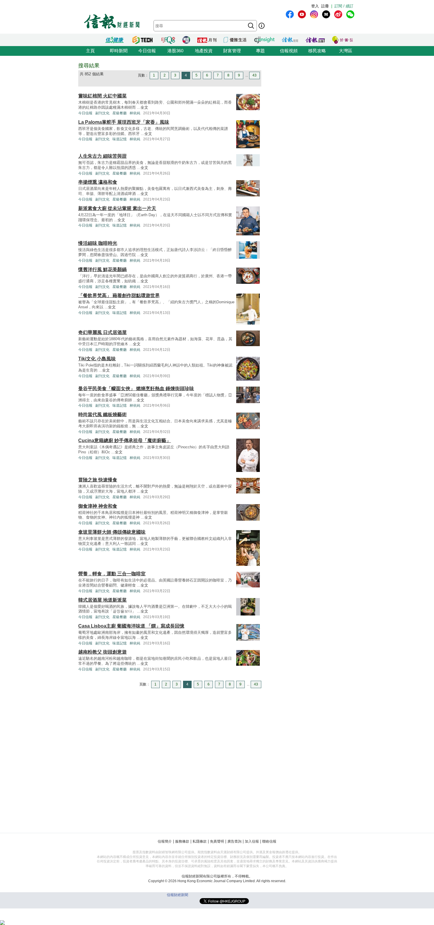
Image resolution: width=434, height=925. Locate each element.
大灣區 (345, 50)
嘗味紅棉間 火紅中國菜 (102, 95)
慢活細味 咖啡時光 (97, 243)
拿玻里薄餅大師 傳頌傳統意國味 (112, 532)
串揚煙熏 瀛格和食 (97, 182)
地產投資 (204, 50)
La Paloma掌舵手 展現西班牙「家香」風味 (123, 122)
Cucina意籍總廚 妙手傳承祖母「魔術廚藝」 (124, 440)
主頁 (90, 50)
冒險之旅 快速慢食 (97, 479)
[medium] (326, 14)
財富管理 (232, 50)
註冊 (325, 6)
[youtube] (302, 14)
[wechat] (350, 14)
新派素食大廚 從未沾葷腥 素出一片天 (117, 208)
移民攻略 (317, 50)
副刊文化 (102, 113)
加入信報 (252, 841)
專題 (260, 50)
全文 (144, 107)
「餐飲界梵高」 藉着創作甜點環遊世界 (119, 295)
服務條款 (182, 841)
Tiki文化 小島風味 (97, 358)
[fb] (290, 14)
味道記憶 (119, 139)
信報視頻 (289, 50)
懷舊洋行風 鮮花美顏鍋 (102, 269)
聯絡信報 (269, 841)
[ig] (314, 14)
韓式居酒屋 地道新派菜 (102, 599)
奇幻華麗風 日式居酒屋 (102, 332)
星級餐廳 (119, 113)
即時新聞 (119, 50)
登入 (315, 6)
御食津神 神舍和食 (97, 506)
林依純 (135, 113)
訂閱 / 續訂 (344, 6)
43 (254, 75)
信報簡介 (165, 841)
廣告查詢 (234, 841)
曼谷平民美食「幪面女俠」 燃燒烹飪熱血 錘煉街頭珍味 (136, 388)
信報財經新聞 (177, 895)
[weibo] (338, 14)
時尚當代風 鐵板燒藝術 (102, 414)
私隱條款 (199, 841)
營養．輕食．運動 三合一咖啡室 (112, 573)
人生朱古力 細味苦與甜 (102, 156)
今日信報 (147, 50)
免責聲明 (217, 841)
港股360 (175, 50)
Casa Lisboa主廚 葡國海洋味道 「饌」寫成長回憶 (131, 625)
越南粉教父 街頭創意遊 (102, 651)
